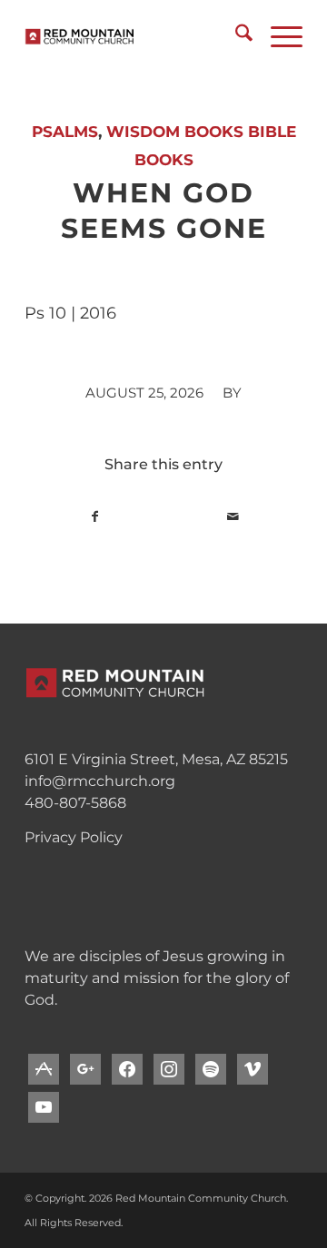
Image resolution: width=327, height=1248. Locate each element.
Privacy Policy (74, 837)
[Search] (235, 36)
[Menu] (277, 36)
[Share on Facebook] (94, 517)
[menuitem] (235, 36)
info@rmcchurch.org (100, 781)
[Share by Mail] (233, 517)
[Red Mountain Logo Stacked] (136, 36)
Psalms (65, 132)
